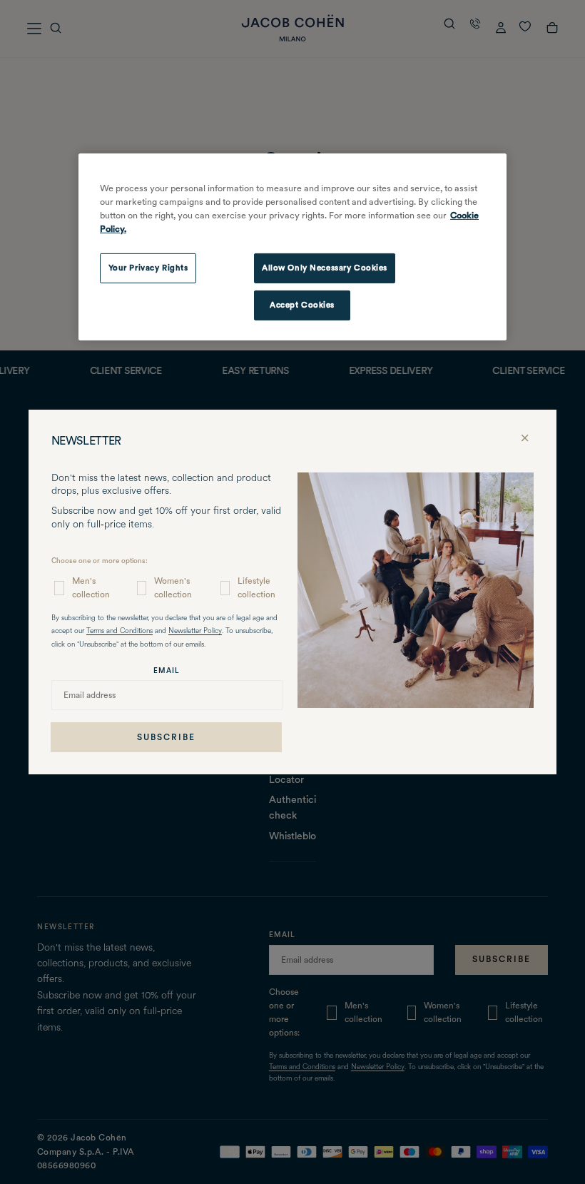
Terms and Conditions (119, 631)
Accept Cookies (302, 305)
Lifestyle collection (256, 587)
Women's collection (173, 587)
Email (166, 670)
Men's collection (91, 587)
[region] (292, 246)
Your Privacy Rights (148, 268)
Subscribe (166, 737)
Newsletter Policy (195, 631)
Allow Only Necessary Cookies (324, 268)
